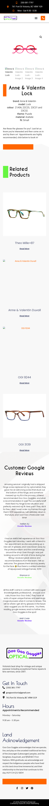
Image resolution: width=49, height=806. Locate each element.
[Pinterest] (32, 788)
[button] (36, 18)
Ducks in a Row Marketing (29, 803)
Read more (24, 248)
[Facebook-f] (17, 788)
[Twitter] (27, 788)
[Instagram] (22, 788)
